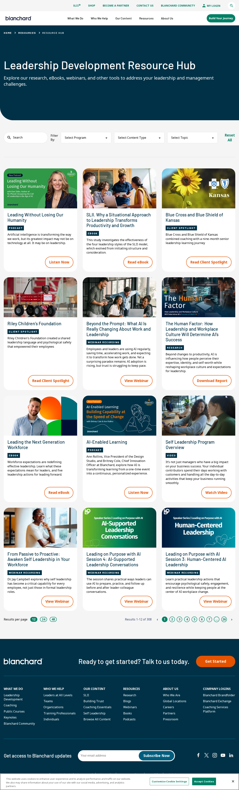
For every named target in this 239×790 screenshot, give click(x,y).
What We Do (13, 688)
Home (8, 32)
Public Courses (14, 711)
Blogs (127, 701)
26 (224, 619)
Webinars (130, 707)
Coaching (10, 705)
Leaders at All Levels (58, 695)
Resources (27, 32)
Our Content (94, 688)
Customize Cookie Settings (169, 781)
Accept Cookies (204, 781)
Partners (169, 713)
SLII (77, 5)
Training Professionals (60, 713)
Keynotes (10, 717)
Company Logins (217, 688)
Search (18, 137)
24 (43, 619)
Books (127, 713)
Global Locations (174, 701)
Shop (91, 5)
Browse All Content (97, 719)
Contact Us (144, 5)
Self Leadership (94, 713)
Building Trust (93, 701)
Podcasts (129, 719)
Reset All (230, 138)
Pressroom (170, 719)
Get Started (215, 661)
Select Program (75, 138)
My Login (213, 5)
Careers (168, 707)
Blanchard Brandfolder (219, 695)
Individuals (51, 719)
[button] (231, 5)
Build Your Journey (221, 18)
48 (53, 619)
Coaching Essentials (97, 707)
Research (129, 695)
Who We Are (171, 695)
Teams (48, 701)
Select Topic (179, 138)
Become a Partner (116, 5)
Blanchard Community (178, 5)
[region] (119, 781)
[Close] (233, 781)
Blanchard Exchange (217, 701)
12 (33, 619)
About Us (170, 688)
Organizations (53, 707)
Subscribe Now (156, 755)
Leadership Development (13, 697)
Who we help (54, 688)
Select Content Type (132, 138)
